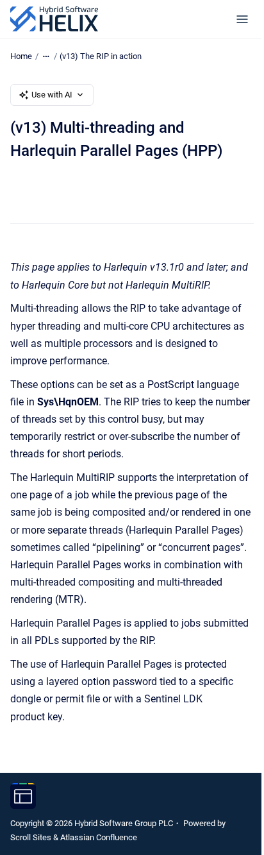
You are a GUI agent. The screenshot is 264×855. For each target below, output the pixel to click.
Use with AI (51, 94)
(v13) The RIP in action (101, 56)
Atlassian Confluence (98, 837)
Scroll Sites (30, 837)
